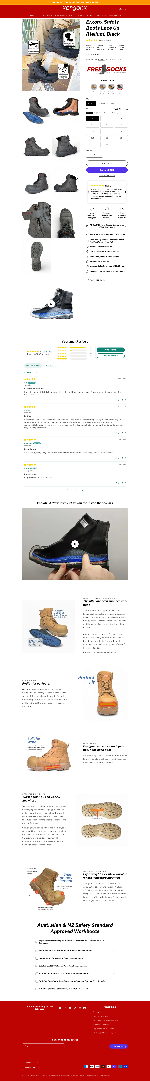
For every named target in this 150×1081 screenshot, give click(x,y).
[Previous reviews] (88, 192)
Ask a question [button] (111, 356)
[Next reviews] (125, 192)
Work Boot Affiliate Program (104, 1033)
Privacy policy (65, 1075)
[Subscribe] (61, 1046)
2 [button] (72, 490)
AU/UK (99, 113)
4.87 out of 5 (46, 351)
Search (96, 1012)
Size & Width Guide (121, 109)
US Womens (106, 113)
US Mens (89, 113)
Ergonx (30, 1075)
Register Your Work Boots (103, 1029)
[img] (30, 379)
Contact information (105, 1075)
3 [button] (75, 490)
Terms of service (78, 1075)
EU (95, 113)
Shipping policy (91, 1075)
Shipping (101, 59)
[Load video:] (75, 544)
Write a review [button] (111, 350)
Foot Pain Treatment (101, 1016)
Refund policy (53, 1075)
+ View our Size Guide (95, 280)
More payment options (107, 175)
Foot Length (115, 113)
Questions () (50, 365)
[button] (24, 8)
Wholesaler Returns (101, 1025)
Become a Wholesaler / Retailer (106, 1020)
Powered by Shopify (40, 1075)
